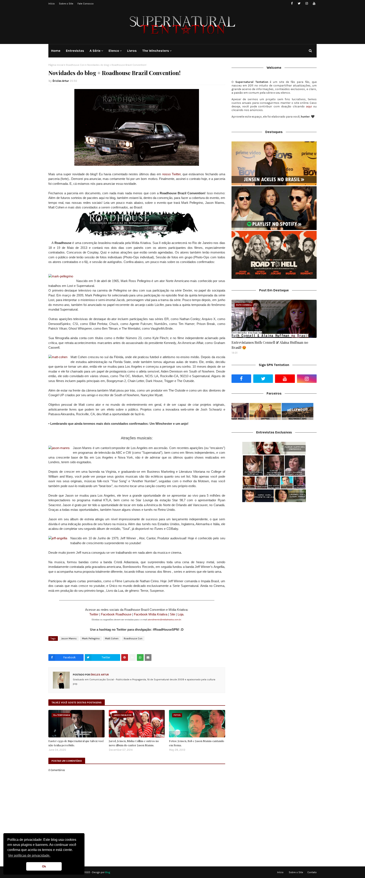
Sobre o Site (66, 3)
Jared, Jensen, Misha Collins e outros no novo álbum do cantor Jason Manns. (134, 743)
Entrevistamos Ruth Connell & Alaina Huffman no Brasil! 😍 (270, 345)
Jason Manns (69, 638)
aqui (309, 106)
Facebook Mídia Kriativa (150, 614)
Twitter (93, 614)
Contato (312, 872)
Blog (107, 872)
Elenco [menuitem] (114, 51)
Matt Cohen (111, 638)
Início (51, 3)
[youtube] (314, 3)
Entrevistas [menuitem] (75, 51)
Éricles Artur (61, 80)
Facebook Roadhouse (116, 614)
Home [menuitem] (55, 51)
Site (172, 614)
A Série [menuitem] (95, 51)
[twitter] (299, 3)
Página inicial (56, 64)
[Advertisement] (274, 538)
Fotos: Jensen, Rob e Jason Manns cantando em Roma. (196, 743)
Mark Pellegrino (91, 638)
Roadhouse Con (75, 64)
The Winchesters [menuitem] (155, 51)
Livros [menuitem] (132, 51)
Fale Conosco (86, 3)
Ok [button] (44, 866)
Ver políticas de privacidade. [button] (29, 855)
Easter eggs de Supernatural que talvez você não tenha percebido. (76, 743)
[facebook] (291, 3)
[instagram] (306, 3)
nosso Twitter (171, 174)
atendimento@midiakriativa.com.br (164, 619)
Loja (180, 614)
